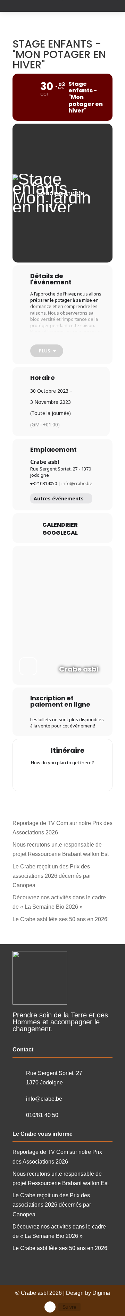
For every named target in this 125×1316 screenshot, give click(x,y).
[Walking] (76, 777)
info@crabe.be (76, 483)
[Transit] (62, 777)
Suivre (69, 1307)
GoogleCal (60, 533)
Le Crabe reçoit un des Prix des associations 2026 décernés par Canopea (51, 876)
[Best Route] (35, 777)
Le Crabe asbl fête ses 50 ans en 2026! (60, 919)
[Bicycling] (89, 777)
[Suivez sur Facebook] (50, 1307)
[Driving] (49, 777)
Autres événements (59, 498)
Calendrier (60, 525)
